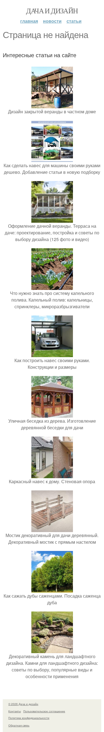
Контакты (14, 711)
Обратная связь (18, 725)
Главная (29, 21)
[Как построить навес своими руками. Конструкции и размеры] (52, 353)
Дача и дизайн (52, 10)
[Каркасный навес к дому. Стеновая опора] (52, 475)
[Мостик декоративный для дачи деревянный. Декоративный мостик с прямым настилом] (52, 528)
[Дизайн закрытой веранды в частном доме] (52, 105)
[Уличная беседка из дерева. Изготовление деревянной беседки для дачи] (52, 414)
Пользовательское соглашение (44, 711)
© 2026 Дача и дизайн (23, 704)
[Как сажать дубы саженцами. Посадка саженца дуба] (52, 589)
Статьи (74, 21)
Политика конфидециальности (28, 718)
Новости (52, 21)
